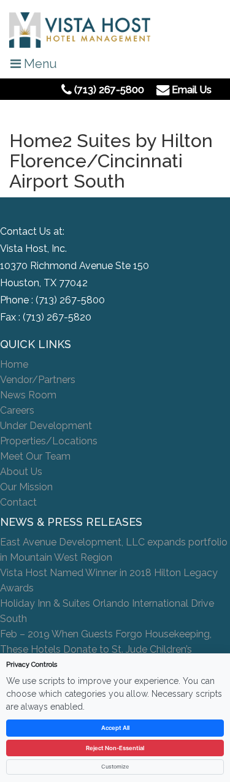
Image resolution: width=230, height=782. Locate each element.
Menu (39, 63)
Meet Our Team (35, 456)
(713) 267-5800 (70, 300)
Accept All (115, 727)
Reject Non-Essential (115, 748)
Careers (17, 410)
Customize (115, 766)
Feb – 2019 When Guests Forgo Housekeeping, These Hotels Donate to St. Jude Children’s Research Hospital (106, 649)
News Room (28, 395)
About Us (21, 471)
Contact (18, 502)
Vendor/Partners (37, 379)
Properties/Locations (49, 441)
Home (14, 364)
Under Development (46, 425)
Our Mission (26, 487)
